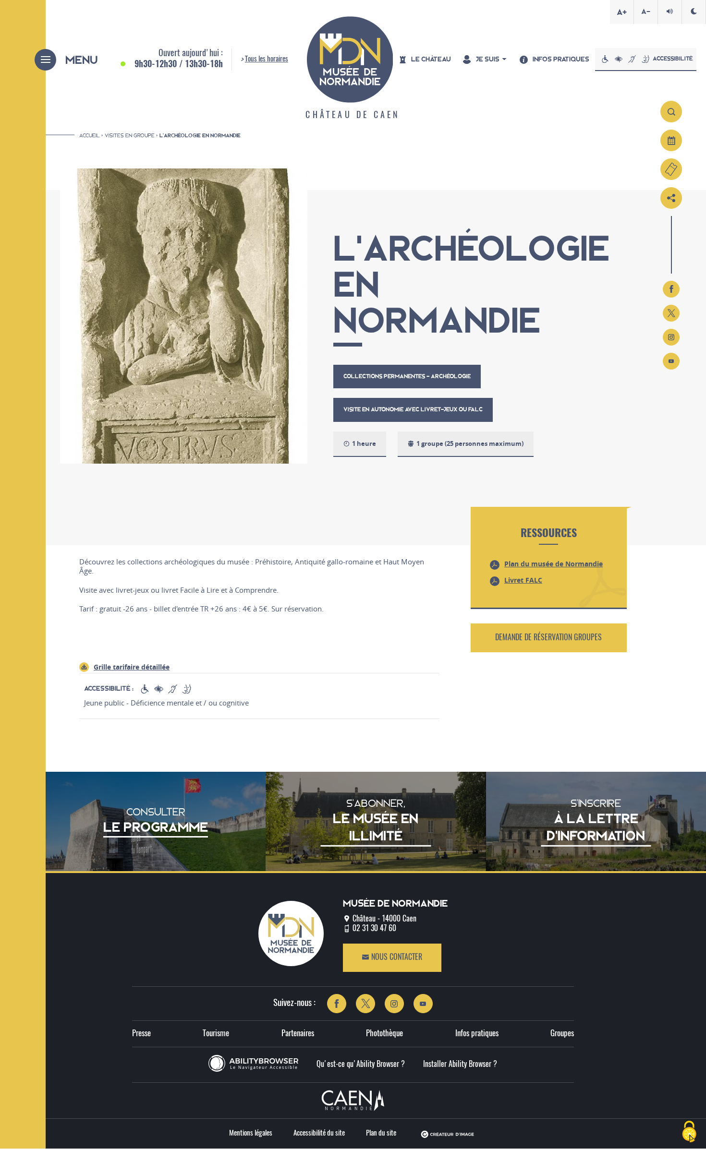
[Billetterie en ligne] (671, 169)
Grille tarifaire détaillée (132, 666)
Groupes (562, 1033)
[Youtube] (671, 361)
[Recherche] (671, 111)
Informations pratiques (543, 168)
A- (645, 11)
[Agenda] (671, 140)
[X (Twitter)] (671, 313)
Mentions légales (250, 1133)
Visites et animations (435, 188)
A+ (622, 12)
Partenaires (297, 1033)
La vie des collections (316, 188)
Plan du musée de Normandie (553, 563)
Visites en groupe (130, 135)
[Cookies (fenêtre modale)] (689, 1132)
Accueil (89, 135)
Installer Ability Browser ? (460, 1064)
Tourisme (216, 1033)
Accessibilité (673, 58)
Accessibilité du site (319, 1133)
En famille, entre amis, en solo (556, 188)
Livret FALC (523, 580)
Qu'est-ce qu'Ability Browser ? (360, 1064)
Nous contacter (395, 957)
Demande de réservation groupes (548, 638)
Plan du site (381, 1133)
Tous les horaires (266, 59)
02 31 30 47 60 (374, 929)
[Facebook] (671, 289)
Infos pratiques (477, 1033)
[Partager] (671, 198)
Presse (141, 1033)
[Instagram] (671, 337)
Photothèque (384, 1033)
